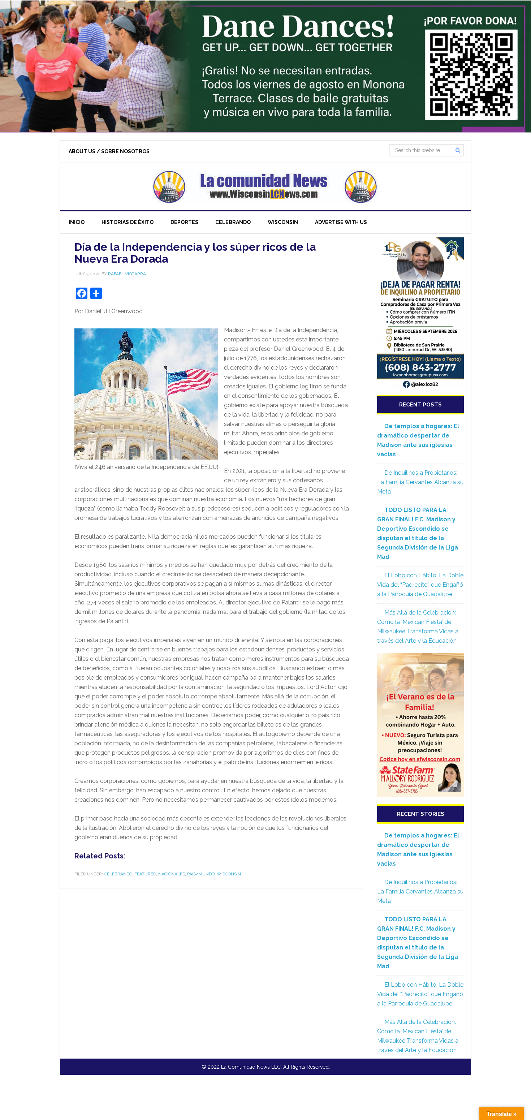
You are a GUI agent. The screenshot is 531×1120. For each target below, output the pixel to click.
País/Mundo (201, 873)
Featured (145, 873)
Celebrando (118, 873)
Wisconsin (229, 873)
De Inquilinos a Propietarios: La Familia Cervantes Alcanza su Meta (420, 482)
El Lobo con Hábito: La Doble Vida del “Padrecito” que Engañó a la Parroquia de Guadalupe (420, 585)
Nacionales (171, 873)
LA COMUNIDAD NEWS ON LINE (265, 186)
